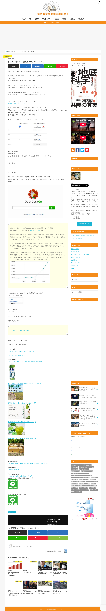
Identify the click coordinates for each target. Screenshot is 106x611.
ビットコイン (84, 473)
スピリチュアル (83, 469)
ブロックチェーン (86, 475)
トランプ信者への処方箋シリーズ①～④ (83, 235)
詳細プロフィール (84, 224)
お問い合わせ (81, 19)
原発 (73, 481)
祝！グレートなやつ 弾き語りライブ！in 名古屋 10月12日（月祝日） (88, 416)
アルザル (88, 465)
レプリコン (74, 477)
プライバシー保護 (75, 262)
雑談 (30, 19)
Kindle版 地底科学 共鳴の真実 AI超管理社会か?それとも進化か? (28, 463)
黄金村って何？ (75, 249)
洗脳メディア (12, 512)
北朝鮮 (92, 479)
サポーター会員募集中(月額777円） (19, 476)
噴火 (83, 481)
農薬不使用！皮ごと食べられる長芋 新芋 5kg (21, 438)
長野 (73, 491)
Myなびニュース (34, 230)
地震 (90, 481)
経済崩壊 (92, 487)
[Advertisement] (53, 36)
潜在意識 (93, 485)
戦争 (93, 483)
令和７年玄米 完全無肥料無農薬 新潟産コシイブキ (23, 383)
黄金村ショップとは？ (77, 257)
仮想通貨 (74, 479)
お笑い (73, 465)
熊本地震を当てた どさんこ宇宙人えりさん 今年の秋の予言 (88, 389)
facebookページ (75, 265)
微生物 (81, 483)
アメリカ (81, 465)
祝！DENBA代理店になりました (18, 355)
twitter (72, 268)
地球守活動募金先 (14, 469)
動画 (87, 479)
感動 (88, 483)
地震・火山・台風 (46, 19)
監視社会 (74, 487)
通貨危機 (80, 489)
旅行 (73, 485)
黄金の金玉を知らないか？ (51, 609)
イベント (24, 19)
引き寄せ (74, 483)
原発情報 (64, 19)
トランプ (84, 471)
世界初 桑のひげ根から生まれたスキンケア (21, 403)
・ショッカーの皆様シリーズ (79, 238)
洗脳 (86, 485)
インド (91, 467)
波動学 (79, 485)
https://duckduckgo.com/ (19, 330)
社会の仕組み (83, 487)
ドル (91, 471)
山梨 (95, 481)
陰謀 (72, 19)
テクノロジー (56, 19)
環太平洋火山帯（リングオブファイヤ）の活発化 (88, 396)
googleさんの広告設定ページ (16, 103)
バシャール (74, 473)
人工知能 (94, 477)
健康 (81, 479)
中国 (82, 477)
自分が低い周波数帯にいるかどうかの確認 (88, 409)
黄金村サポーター (75, 251)
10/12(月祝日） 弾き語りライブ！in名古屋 (21, 351)
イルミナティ (83, 467)
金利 (87, 489)
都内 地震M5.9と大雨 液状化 (87, 402)
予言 (87, 477)
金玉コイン (93, 489)
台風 (78, 481)
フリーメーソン (75, 475)
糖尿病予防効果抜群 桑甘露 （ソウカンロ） (21, 422)
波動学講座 (74, 260)
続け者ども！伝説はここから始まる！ (53, 22)
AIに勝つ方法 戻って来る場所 (88, 424)
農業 (73, 489)
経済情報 (37, 19)
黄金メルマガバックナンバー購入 (80, 254)
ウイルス (74, 469)
